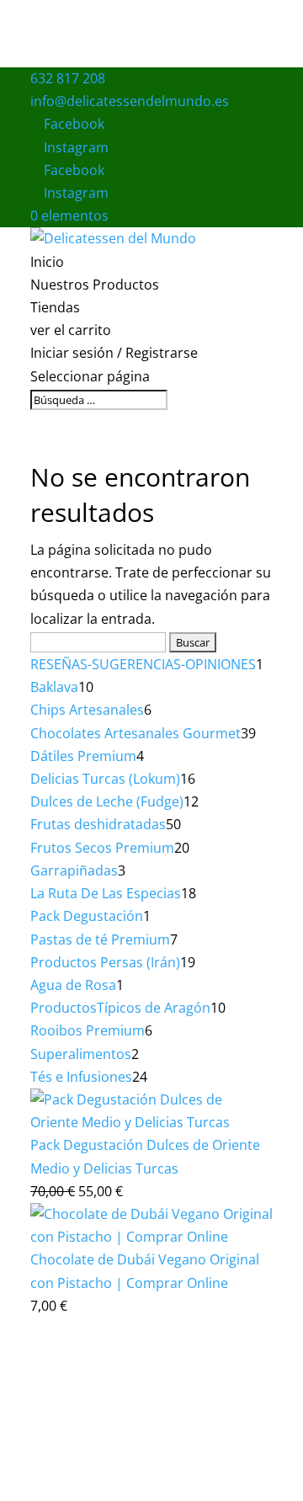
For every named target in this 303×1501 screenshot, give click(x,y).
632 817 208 (67, 78)
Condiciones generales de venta (161, 1489)
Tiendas (55, 307)
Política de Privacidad (172, 1466)
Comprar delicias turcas (204, 1374)
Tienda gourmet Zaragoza (110, 1398)
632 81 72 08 (65, 1466)
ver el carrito (70, 330)
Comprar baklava (78, 1374)
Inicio (47, 262)
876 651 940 (222, 1443)
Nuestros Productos (94, 284)
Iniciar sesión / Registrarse (114, 352)
